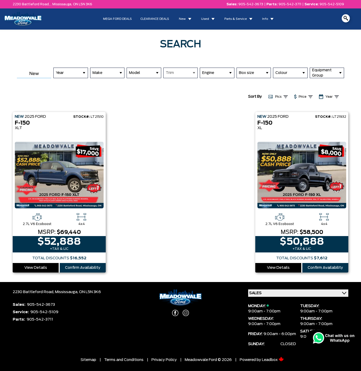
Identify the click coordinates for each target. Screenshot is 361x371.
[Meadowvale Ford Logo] (23, 19)
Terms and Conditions (124, 360)
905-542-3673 (250, 4)
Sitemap (88, 360)
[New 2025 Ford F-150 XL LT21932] (301, 175)
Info (265, 18)
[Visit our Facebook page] (175, 313)
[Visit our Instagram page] (186, 313)
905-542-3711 (290, 4)
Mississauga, (62, 4)
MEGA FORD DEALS (117, 18)
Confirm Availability (82, 268)
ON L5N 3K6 (82, 4)
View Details (35, 268)
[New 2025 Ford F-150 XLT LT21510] (59, 175)
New (182, 18)
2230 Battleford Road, (34, 292)
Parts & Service (235, 18)
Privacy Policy (164, 360)
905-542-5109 (332, 4)
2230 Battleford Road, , (32, 4)
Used (205, 18)
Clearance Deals (154, 18)
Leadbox (270, 360)
